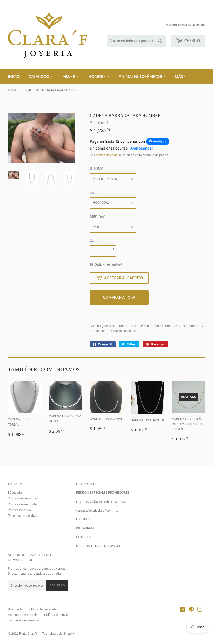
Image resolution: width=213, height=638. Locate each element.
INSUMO (97, 169)
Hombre (97, 76)
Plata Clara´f (28, 633)
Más (179, 76)
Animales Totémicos (141, 76)
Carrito (192, 40)
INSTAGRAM (85, 528)
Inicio (14, 76)
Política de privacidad (23, 498)
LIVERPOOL (84, 519)
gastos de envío (107, 155)
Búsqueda (15, 492)
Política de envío (19, 510)
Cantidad (97, 241)
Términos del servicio (22, 516)
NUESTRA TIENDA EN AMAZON (98, 546)
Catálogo (39, 76)
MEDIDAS (97, 217)
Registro (57, 586)
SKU (93, 193)
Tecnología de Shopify (58, 633)
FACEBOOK (84, 537)
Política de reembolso (23, 504)
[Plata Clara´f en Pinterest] (191, 610)
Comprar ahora (119, 297)
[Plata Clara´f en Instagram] (200, 610)
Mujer (69, 76)
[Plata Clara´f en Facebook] (182, 610)
